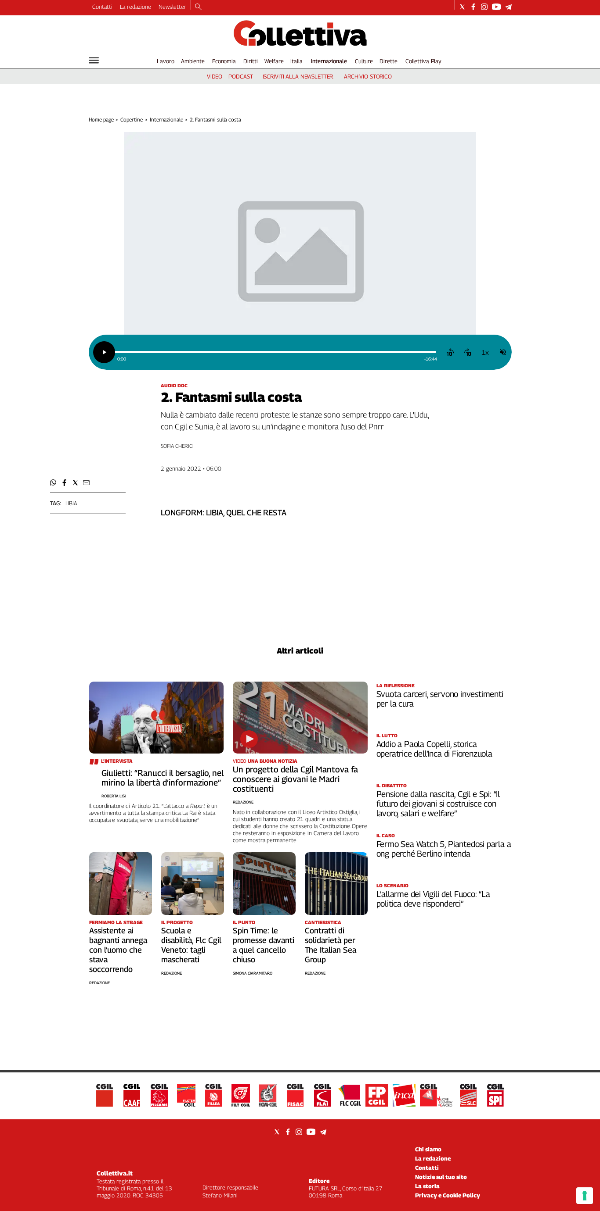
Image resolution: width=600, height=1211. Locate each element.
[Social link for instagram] (484, 7)
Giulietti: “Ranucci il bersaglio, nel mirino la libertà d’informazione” (162, 777)
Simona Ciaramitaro (252, 973)
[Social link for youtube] (496, 7)
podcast (240, 76)
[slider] (275, 352)
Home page (101, 119)
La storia (427, 1186)
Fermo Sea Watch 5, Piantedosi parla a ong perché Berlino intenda (443, 848)
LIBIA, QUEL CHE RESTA (246, 512)
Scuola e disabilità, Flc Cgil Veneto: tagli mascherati (191, 945)
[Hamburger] (94, 60)
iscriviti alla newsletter (298, 76)
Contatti (102, 6)
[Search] (198, 7)
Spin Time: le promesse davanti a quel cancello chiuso (263, 945)
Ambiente (193, 60)
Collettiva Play (423, 60)
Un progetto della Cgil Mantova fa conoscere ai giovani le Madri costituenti (295, 778)
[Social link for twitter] (462, 7)
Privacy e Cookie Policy (447, 1195)
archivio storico (368, 76)
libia (71, 503)
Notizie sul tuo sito (441, 1176)
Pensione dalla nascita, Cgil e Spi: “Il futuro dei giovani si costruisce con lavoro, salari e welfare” (438, 803)
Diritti (250, 60)
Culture (364, 60)
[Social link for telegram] (508, 7)
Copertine (131, 119)
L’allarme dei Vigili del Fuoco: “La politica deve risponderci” (433, 898)
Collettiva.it (115, 1173)
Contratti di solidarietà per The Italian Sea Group (330, 945)
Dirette (388, 60)
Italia (296, 60)
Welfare (273, 60)
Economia (224, 60)
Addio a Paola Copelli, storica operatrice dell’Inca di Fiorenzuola (434, 748)
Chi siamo (428, 1149)
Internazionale (329, 60)
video (214, 76)
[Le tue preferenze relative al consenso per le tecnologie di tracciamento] (584, 1195)
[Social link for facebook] (473, 7)
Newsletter (172, 6)
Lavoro (165, 60)
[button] (53, 482)
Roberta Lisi (113, 795)
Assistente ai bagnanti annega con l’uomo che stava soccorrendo (118, 950)
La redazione (135, 6)
